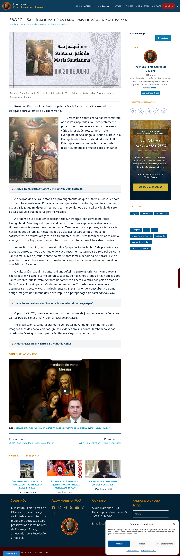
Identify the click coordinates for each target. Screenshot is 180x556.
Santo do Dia (89, 93)
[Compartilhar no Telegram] (148, 111)
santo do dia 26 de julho (78, 428)
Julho (30, 428)
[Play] (65, 391)
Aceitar (119, 543)
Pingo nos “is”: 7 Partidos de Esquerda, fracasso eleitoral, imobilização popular (65, 484)
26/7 (25, 428)
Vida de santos (106, 93)
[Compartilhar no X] (141, 111)
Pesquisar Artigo (137, 33)
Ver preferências (165, 543)
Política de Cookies (133, 551)
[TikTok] (83, 507)
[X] (71, 507)
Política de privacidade (148, 551)
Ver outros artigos (150, 93)
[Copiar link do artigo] (164, 111)
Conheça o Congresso (150, 187)
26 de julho (18, 428)
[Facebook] (53, 507)
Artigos (75, 93)
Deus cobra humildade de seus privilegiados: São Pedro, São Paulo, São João (27, 484)
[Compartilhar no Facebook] (133, 111)
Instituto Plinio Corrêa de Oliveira (27, 93)
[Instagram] (59, 507)
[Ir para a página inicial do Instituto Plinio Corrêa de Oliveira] (69, 526)
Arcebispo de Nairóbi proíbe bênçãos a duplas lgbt (103, 483)
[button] (174, 524)
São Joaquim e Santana (100, 428)
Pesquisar (163, 38)
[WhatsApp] (53, 513)
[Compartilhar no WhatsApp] (156, 111)
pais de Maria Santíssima (44, 428)
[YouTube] (77, 507)
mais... (154, 87)
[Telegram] (65, 507)
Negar (142, 543)
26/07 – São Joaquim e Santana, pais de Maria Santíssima (44, 24)
